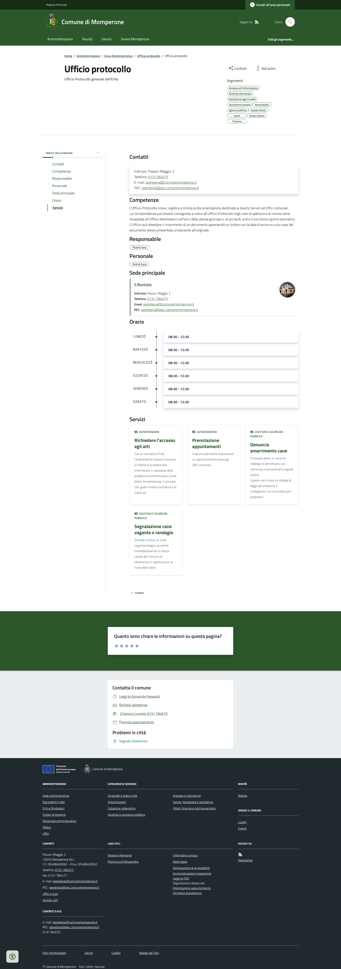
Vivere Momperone (135, 39)
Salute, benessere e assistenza (193, 802)
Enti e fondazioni (54, 808)
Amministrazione (60, 39)
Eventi (242, 828)
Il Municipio (143, 284)
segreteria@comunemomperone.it (171, 182)
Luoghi (242, 822)
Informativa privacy (185, 855)
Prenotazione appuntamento (192, 888)
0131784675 (158, 177)
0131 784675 (157, 298)
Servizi (106, 39)
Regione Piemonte (56, 5)
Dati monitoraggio (54, 952)
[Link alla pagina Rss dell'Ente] (240, 854)
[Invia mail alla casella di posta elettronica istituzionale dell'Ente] (75, 881)
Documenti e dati (54, 802)
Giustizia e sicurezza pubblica (126, 814)
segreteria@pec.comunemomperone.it (170, 188)
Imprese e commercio (187, 795)
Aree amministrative (56, 795)
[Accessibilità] (12, 956)
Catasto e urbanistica (121, 808)
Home (68, 56)
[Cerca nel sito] (288, 22)
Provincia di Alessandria (123, 861)
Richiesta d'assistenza (187, 893)
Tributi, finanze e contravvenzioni (194, 808)
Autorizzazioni (117, 802)
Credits (116, 952)
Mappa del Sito (149, 952)
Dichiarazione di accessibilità (191, 868)
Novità (87, 39)
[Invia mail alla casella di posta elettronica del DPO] (75, 922)
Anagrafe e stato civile (122, 795)
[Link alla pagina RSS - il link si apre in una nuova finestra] (256, 22)
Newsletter (245, 860)
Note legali (180, 861)
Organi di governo (54, 814)
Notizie (242, 795)
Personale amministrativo (59, 821)
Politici (47, 827)
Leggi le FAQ (181, 878)
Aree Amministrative (118, 56)
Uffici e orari (50, 893)
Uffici (46, 833)
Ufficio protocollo (148, 56)
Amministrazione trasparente (192, 873)
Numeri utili (50, 900)
